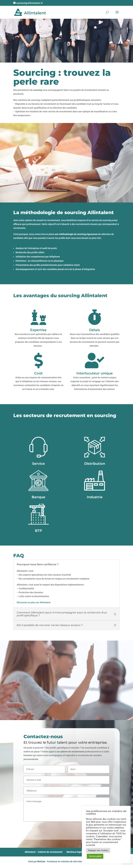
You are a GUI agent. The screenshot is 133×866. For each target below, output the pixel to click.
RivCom (41, 861)
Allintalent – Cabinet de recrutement (43, 852)
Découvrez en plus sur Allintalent (34, 602)
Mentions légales (75, 852)
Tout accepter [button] (95, 856)
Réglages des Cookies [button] (98, 850)
